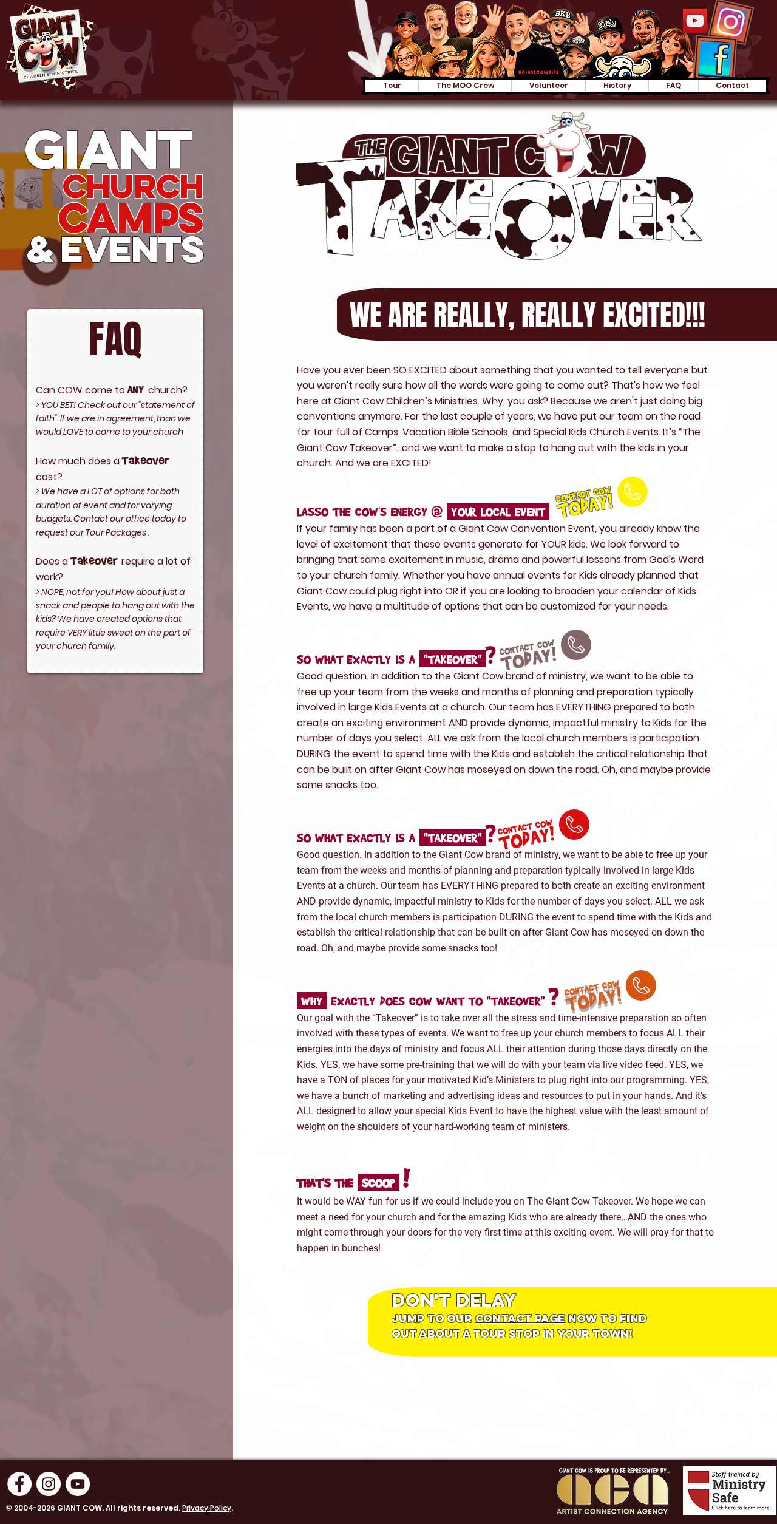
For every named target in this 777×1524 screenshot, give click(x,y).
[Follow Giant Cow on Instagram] (48, 1484)
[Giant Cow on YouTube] (695, 21)
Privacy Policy (206, 1508)
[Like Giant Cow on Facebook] (19, 1484)
